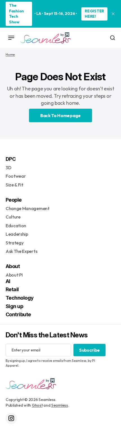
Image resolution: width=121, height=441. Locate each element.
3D (8, 167)
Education (16, 225)
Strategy (14, 243)
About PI (14, 275)
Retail (12, 289)
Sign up (14, 306)
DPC (10, 159)
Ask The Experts (21, 251)
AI (8, 281)
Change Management (28, 208)
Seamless (59, 405)
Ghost (37, 405)
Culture (13, 217)
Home (10, 54)
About (13, 266)
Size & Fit (14, 185)
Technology (20, 298)
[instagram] (11, 418)
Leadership (17, 234)
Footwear (16, 176)
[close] (113, 13)
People (14, 200)
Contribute (18, 314)
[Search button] (112, 38)
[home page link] (45, 38)
